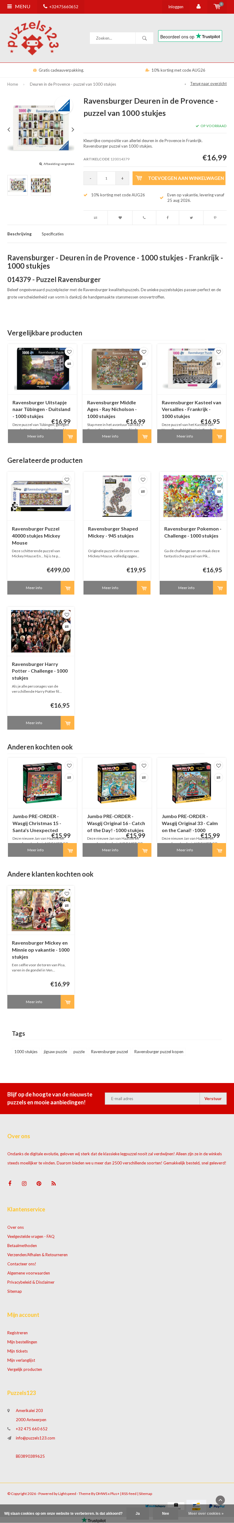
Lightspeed (67, 1493)
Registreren (17, 1332)
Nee (165, 1513)
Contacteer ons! (21, 1263)
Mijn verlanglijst (21, 1360)
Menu (22, 6)
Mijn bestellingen (22, 1341)
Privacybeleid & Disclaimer (31, 1282)
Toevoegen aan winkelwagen (186, 178)
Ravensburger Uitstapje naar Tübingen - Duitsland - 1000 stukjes (41, 409)
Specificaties (53, 233)
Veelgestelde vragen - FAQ (31, 1236)
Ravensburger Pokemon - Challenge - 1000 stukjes (193, 532)
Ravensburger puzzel (109, 1051)
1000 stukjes (25, 1051)
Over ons (15, 1227)
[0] (217, 6)
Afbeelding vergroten (59, 164)
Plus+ (114, 1493)
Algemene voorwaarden (28, 1273)
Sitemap (14, 1291)
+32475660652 (63, 6)
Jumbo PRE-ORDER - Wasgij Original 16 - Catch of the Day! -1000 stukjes (116, 823)
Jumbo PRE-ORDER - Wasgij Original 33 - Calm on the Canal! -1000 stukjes (190, 823)
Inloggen (175, 6)
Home (12, 84)
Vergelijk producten (24, 1369)
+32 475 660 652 (32, 1428)
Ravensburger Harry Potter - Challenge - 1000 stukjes (40, 671)
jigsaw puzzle (55, 1051)
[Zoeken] (144, 38)
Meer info (35, 436)
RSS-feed (129, 1493)
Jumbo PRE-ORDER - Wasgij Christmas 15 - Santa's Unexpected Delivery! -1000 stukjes (38, 823)
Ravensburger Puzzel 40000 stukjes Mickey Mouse (36, 535)
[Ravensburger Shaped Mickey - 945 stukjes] (117, 496)
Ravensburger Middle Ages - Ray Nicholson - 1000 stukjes (112, 409)
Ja (138, 1513)
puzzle (79, 1051)
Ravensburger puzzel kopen (158, 1051)
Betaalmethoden (22, 1245)
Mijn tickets (17, 1351)
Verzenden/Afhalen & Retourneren (37, 1254)
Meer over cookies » (206, 1513)
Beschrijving (19, 233)
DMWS (101, 1493)
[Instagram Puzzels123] (24, 1183)
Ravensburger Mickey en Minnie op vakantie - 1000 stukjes (40, 950)
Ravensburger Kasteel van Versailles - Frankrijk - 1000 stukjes (191, 409)
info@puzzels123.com (35, 1437)
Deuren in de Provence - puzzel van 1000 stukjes (73, 84)
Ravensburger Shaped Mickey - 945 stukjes (113, 532)
